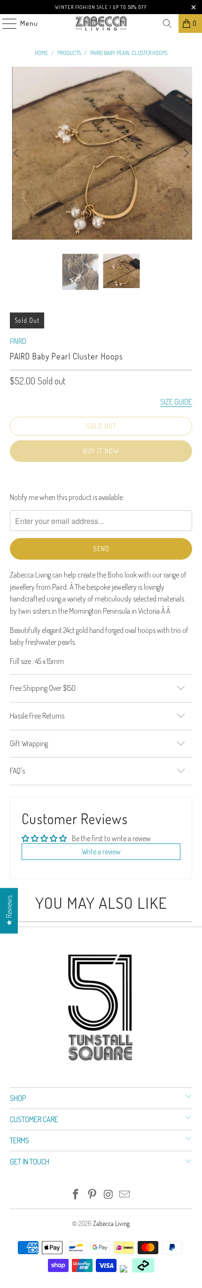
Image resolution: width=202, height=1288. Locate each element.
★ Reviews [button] (9, 910)
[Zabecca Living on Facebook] (76, 1194)
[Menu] (4, 23)
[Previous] (16, 153)
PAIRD (18, 341)
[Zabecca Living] (101, 23)
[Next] (185, 153)
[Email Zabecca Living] (125, 1194)
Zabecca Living (111, 1223)
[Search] (167, 23)
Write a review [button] (101, 851)
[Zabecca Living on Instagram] (109, 1194)
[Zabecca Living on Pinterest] (92, 1194)
